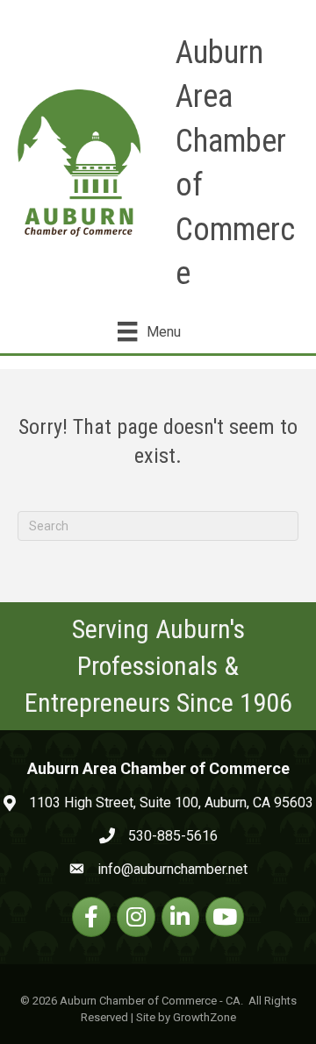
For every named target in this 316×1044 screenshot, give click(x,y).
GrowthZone (204, 1017)
